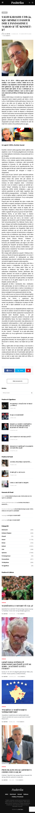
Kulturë (4, 546)
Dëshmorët (5, 529)
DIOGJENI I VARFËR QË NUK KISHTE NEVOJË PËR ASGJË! (21, 447)
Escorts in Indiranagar (7, 509)
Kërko (31, 392)
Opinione (5, 12)
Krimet (3, 543)
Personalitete (5, 559)
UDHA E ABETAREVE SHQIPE (19, 482)
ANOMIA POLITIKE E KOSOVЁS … (20, 462)
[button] (2, 3)
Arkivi (6, 794)
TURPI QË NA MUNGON (17, 472)
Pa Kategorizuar (6, 556)
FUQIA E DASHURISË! (17, 415)
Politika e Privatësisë (17, 796)
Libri (3, 549)
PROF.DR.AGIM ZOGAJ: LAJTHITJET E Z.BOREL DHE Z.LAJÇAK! (17, 771)
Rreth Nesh (13, 794)
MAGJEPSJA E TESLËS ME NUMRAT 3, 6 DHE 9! (21, 404)
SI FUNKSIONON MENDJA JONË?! (20, 437)
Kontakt (20, 794)
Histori (3, 539)
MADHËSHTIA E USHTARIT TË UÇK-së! (17, 606)
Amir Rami (20, 809)
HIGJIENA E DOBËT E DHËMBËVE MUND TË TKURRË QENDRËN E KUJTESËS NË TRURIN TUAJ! (21, 425)
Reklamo (26, 794)
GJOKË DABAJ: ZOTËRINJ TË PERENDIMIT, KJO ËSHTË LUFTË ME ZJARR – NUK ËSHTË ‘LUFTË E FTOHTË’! (16, 665)
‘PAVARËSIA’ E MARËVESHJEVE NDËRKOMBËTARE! (14, 711)
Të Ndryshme (5, 562)
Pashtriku (17, 2)
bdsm (3, 496)
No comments (7, 35)
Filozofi (4, 536)
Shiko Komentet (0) (17, 381)
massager (4, 515)
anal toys (4, 520)
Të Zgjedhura (5, 565)
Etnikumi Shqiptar (6, 533)
